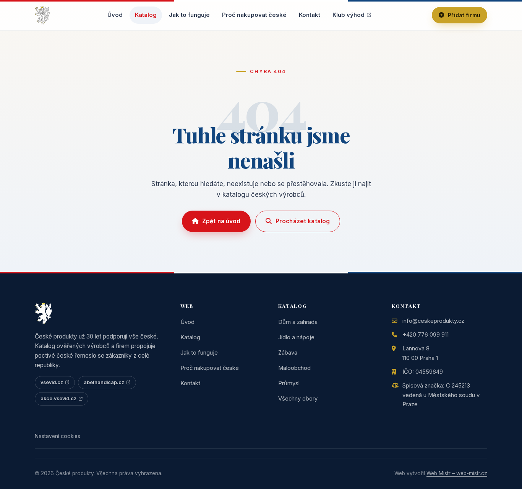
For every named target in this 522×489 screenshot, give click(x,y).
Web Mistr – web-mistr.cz (456, 473)
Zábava (287, 352)
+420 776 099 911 (425, 334)
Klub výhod (348, 14)
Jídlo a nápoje (296, 337)
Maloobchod (294, 368)
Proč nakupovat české (254, 14)
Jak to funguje (189, 14)
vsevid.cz (52, 382)
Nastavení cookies (57, 436)
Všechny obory (298, 398)
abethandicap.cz (104, 382)
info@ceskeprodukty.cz (433, 320)
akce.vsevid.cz (58, 398)
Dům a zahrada (298, 322)
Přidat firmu (464, 15)
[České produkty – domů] (42, 15)
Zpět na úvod (221, 221)
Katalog (146, 14)
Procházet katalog (303, 221)
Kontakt (309, 14)
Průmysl (289, 383)
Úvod (115, 14)
